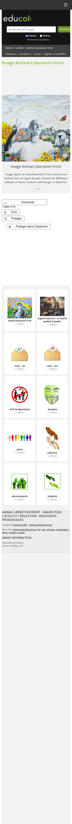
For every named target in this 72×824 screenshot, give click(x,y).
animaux (51, 529)
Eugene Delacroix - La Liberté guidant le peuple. (52, 320)
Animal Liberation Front (39, 48)
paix (43, 529)
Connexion (10, 54)
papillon (13, 532)
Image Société (20, 524)
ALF (38, 529)
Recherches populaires (38, 39)
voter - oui (20, 365)
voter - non (52, 365)
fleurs (5, 532)
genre (20, 449)
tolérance (52, 452)
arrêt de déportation (19, 409)
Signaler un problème (55, 54)
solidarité (52, 496)
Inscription (24, 54)
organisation (62, 529)
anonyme (52, 409)
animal (21, 532)
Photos (46, 35)
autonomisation (20, 496)
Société (19, 48)
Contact (37, 54)
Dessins (32, 35)
